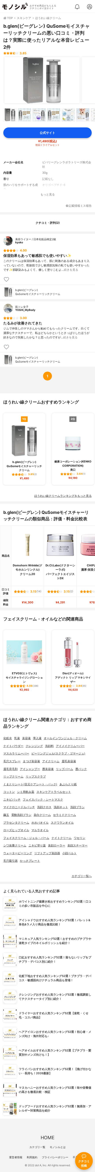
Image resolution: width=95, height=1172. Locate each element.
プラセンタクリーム (16, 822)
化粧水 (7, 738)
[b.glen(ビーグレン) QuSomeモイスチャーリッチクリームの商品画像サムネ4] (53, 114)
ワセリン (79, 838)
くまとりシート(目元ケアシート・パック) (30, 784)
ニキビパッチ (12, 799)
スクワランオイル (62, 822)
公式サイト (47, 133)
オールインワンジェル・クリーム (65, 738)
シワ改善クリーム (14, 845)
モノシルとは (58, 1147)
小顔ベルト (69, 853)
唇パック (81, 769)
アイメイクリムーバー (70, 746)
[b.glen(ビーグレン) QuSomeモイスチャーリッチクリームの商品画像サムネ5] (68, 114)
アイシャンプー (30, 769)
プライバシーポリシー (55, 1157)
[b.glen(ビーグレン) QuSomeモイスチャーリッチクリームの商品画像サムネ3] (39, 114)
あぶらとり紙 (68, 784)
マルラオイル (40, 830)
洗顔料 (49, 746)
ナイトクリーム (61, 838)
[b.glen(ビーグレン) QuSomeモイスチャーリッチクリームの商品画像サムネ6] (82, 114)
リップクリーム (13, 776)
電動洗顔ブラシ (21, 815)
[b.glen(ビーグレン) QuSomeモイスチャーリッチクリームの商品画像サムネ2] (24, 114)
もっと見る (47, 194)
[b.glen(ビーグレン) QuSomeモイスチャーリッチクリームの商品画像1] (42, 80)
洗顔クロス (44, 807)
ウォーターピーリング (17, 853)
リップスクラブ (36, 776)
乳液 (17, 738)
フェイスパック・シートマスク (43, 799)
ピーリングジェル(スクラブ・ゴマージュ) (58, 753)
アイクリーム (50, 761)
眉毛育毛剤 (10, 769)
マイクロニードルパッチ (19, 807)
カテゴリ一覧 (37, 1147)
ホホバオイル (40, 822)
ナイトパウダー (13, 746)
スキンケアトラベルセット (53, 792)
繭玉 (6, 815)
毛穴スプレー (12, 761)
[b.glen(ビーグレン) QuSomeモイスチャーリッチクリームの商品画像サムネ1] (10, 114)
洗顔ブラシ (77, 807)
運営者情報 (15, 1157)
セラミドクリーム (64, 815)
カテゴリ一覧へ (82, 876)
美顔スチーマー (77, 845)
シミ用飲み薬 (25, 792)
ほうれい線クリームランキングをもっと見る (63, 495)
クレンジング (34, 746)
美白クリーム (42, 815)
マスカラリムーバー (16, 753)
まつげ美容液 (31, 761)
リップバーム (64, 769)
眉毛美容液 (69, 761)
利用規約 (32, 1157)
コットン (9, 792)
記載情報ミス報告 (80, 206)
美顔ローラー (56, 845)
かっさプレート (30, 860)
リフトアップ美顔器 (47, 853)
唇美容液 (48, 769)
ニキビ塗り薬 (37, 845)
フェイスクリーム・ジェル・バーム (26, 838)
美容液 (26, 738)
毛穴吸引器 (10, 860)
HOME (47, 1137)
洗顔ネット (61, 807)
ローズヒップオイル (16, 830)
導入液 (37, 738)
